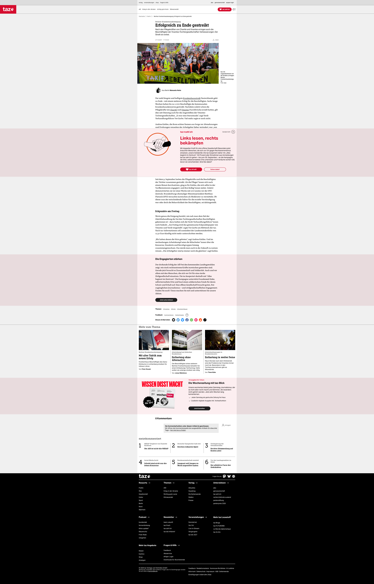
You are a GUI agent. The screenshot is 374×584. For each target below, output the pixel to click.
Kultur (141, 497)
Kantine (141, 554)
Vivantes (185, 110)
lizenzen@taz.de (152, 571)
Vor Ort (191, 525)
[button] (234, 9)
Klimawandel (168, 497)
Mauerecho (143, 532)
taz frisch (167, 525)
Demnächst (192, 522)
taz (144, 476)
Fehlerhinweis (179, 315)
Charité (173, 110)
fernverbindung (144, 525)
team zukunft (168, 522)
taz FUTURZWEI (219, 526)
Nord (140, 507)
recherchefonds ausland (222, 497)
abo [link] (212, 2)
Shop (141, 557)
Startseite (142, 16)
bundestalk (143, 522)
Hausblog (191, 491)
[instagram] (233, 477)
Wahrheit (142, 510)
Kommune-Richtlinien (218, 568)
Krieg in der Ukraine (171, 491)
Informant (192, 571)
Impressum (210, 571)
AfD (165, 488)
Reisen (141, 551)
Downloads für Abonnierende (174, 560)
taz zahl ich (217, 494)
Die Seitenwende (194, 494)
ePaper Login (168, 557)
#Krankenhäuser (182, 309)
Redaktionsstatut (203, 568)
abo (214, 488)
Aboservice (168, 553)
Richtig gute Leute (170, 494)
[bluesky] (229, 477)
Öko (140, 491)
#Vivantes (166, 309)
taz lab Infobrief (169, 532)
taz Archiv (217, 532)
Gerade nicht (226, 132)
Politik (141, 488)
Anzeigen (142, 560)
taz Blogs (216, 523)
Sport (141, 500)
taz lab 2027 (192, 535)
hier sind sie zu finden (178, 430)
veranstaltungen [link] (149, 2)
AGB (217, 571)
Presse (190, 500)
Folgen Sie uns (217, 476)
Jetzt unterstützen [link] (166, 300)
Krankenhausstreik (191, 98)
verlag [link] (141, 2)
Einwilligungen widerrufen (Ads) (199, 575)
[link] (140, 9)
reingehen (142, 538)
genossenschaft (219, 491)
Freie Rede (143, 535)
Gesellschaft (143, 494)
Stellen (191, 497)
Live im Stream (193, 528)
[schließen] (233, 132)
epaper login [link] (230, 2)
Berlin (149, 16)
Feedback (167, 550)
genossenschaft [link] (220, 2)
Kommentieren (169, 315)
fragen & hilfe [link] (164, 2)
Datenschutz (201, 571)
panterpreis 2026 (219, 503)
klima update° (144, 528)
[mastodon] (224, 477)
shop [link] (157, 2)
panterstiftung (218, 500)
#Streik (173, 309)
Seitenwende (224, 571)
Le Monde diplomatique (222, 529)
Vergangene (192, 532)
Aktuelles (191, 488)
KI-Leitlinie (230, 568)
